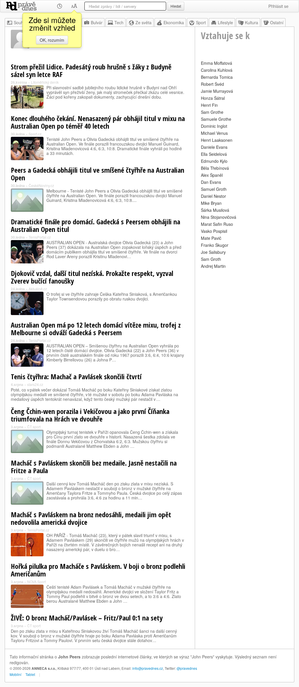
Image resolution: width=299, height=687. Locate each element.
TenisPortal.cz (40, 237)
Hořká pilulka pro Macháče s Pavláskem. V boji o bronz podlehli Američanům (98, 569)
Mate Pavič (211, 238)
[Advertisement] (244, 306)
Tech (119, 22)
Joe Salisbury (213, 252)
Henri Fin (209, 105)
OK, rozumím (52, 40)
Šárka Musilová (215, 210)
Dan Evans (211, 182)
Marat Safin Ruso (217, 224)
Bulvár (96, 22)
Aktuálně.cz (38, 288)
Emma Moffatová (216, 63)
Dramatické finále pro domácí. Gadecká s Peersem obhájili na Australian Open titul (95, 225)
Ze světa (143, 22)
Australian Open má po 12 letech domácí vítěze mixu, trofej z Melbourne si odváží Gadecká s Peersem (96, 328)
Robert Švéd (212, 84)
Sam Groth (211, 259)
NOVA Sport (36, 581)
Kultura (251, 22)
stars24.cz (35, 384)
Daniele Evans (214, 147)
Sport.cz (35, 133)
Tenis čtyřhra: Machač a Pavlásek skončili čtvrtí (76, 376)
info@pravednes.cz (147, 668)
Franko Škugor (214, 245)
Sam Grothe (212, 112)
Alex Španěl (212, 175)
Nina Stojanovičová (218, 217)
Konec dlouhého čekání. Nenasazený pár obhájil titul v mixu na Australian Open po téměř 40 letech (98, 122)
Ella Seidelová (214, 154)
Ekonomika (174, 22)
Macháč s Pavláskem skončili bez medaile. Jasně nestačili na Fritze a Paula (94, 466)
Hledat (176, 6)
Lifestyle (225, 22)
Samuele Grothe (216, 119)
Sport (201, 22)
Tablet (30, 674)
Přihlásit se (278, 6)
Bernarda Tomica (217, 77)
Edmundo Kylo (214, 161)
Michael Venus (214, 133)
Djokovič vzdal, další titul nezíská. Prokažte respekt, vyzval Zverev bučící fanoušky (92, 277)
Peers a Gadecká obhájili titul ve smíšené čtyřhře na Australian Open (97, 173)
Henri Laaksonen (216, 140)
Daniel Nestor (213, 196)
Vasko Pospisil (214, 231)
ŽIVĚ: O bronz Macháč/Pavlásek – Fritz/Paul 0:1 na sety (87, 618)
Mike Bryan (211, 203)
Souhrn (20, 22)
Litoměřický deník (45, 82)
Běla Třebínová (215, 168)
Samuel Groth (214, 189)
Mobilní (15, 674)
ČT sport (34, 426)
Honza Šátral (213, 98)
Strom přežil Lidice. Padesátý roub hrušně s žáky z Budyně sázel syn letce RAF (91, 70)
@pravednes (187, 668)
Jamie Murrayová (217, 91)
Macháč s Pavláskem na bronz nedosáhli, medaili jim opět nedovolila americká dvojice (91, 518)
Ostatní (277, 22)
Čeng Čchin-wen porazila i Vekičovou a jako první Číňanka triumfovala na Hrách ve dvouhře (90, 415)
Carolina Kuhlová (216, 70)
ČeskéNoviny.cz (41, 185)
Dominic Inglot (214, 126)
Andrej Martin (213, 266)
